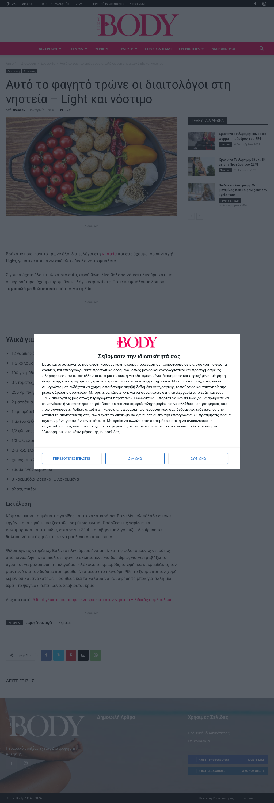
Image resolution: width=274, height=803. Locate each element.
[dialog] (137, 401)
